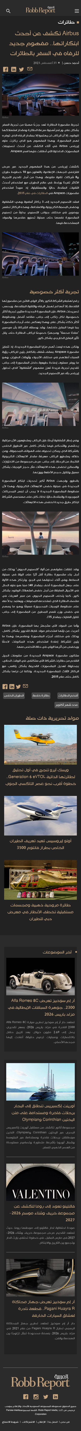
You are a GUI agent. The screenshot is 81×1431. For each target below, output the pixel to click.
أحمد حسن (71, 63)
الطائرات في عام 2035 (33, 193)
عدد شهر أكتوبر (66, 705)
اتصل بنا (53, 1422)
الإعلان (41, 1422)
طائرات (66, 22)
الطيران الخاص (14, 695)
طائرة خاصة (41, 695)
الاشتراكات (28, 1422)
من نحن (65, 1422)
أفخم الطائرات (68, 695)
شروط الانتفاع (10, 1422)
